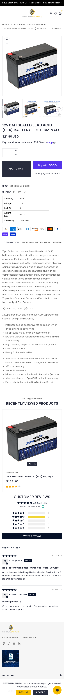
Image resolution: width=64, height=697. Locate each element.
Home (5, 24)
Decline (23, 692)
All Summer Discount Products (30, 24)
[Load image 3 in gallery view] (52, 108)
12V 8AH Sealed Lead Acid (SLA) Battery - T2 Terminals (31, 28)
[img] (9, 556)
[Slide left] (4, 108)
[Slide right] (60, 108)
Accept (40, 692)
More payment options (47, 173)
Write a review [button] (32, 536)
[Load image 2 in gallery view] (32, 108)
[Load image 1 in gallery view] (11, 108)
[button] (3, 13)
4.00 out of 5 (40, 503)
